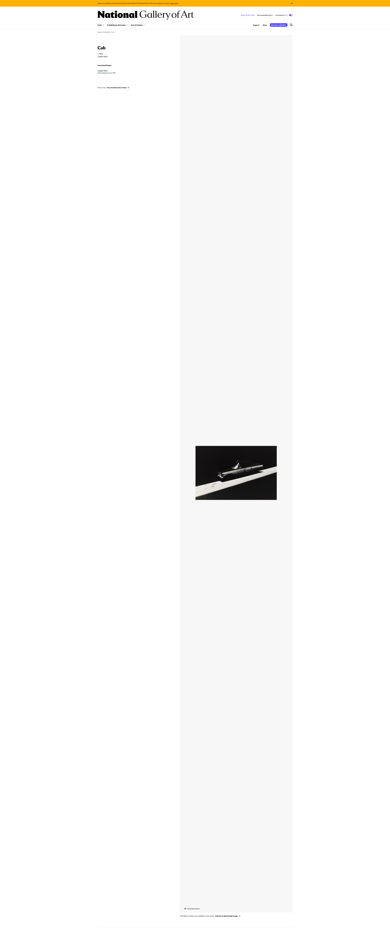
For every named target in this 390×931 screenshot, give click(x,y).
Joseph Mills (103, 70)
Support (256, 25)
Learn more (174, 3)
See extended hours (265, 15)
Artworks (106, 32)
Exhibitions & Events (116, 25)
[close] (291, 3)
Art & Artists (136, 25)
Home (100, 32)
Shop (265, 25)
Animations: (281, 15)
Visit (100, 25)
